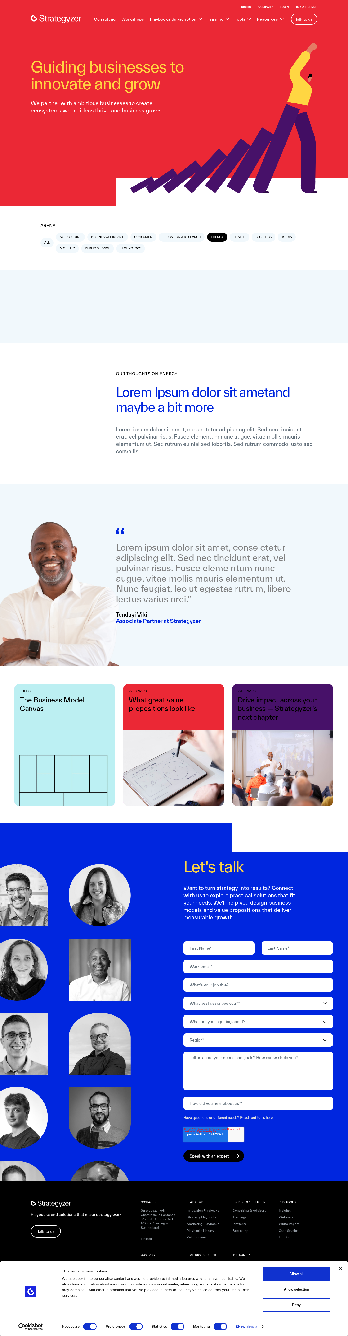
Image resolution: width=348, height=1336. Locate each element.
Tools (240, 19)
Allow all (296, 1274)
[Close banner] (340, 1268)
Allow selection (296, 1289)
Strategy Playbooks (202, 1217)
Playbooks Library (200, 1231)
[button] (176, 19)
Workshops (132, 19)
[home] (56, 19)
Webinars (286, 1217)
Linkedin (147, 1239)
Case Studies (289, 1231)
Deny (296, 1305)
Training (215, 19)
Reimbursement (199, 1237)
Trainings (239, 1217)
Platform (239, 1224)
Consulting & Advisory (249, 1210)
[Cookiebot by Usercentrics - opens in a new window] (30, 1326)
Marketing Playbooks (203, 1224)
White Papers (289, 1224)
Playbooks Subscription (173, 19)
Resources (267, 19)
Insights (285, 1210)
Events (284, 1237)
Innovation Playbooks (203, 1210)
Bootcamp (240, 1231)
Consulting (105, 19)
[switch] (136, 1326)
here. (270, 1118)
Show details (246, 1327)
